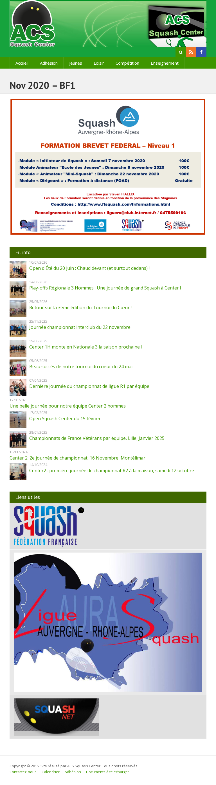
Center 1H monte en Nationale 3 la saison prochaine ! (85, 347)
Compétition (127, 63)
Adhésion (49, 63)
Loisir (99, 63)
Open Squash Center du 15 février (65, 418)
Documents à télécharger (107, 771)
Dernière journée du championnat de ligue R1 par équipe (89, 386)
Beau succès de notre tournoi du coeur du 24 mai (80, 366)
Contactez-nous (23, 771)
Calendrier (51, 771)
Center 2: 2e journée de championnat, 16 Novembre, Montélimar (77, 458)
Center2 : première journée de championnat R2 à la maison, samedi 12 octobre (111, 470)
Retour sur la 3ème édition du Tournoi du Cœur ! (80, 307)
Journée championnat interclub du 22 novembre (79, 327)
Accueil (21, 63)
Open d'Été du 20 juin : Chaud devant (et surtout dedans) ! (89, 268)
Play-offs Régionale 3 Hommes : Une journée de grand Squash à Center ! (105, 288)
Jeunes (75, 63)
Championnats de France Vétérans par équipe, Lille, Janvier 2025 (97, 438)
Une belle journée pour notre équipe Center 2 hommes (68, 406)
